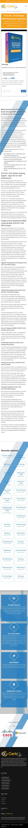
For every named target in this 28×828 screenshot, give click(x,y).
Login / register (21, 1)
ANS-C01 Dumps (5, 783)
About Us (3, 799)
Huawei (8, 11)
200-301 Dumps (5, 788)
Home (2, 11)
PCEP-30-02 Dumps (6, 780)
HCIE (12, 11)
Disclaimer (4, 803)
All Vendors (4, 797)
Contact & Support (11, 1)
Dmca (3, 801)
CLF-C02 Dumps (5, 785)
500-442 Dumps (5, 777)
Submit (23, 91)
